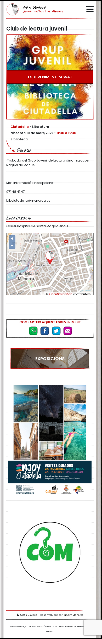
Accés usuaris (28, 615)
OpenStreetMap (60, 294)
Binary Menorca (73, 615)
